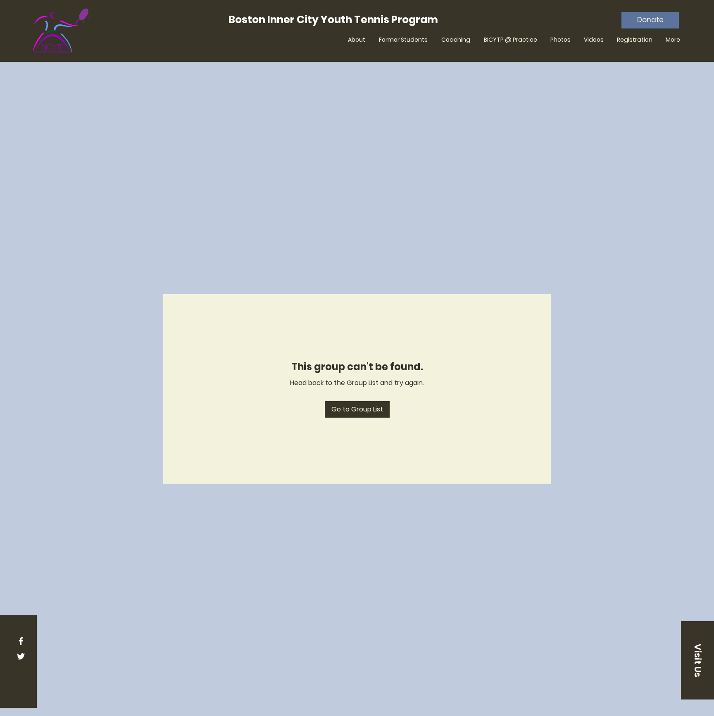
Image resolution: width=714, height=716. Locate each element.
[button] (697, 660)
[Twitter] (21, 656)
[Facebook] (21, 641)
